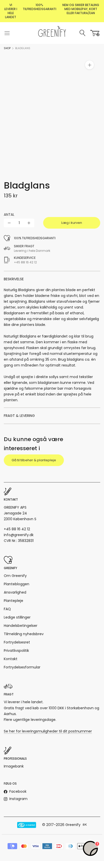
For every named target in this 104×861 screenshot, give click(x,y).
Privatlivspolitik (16, 650)
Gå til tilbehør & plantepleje (34, 460)
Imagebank (14, 766)
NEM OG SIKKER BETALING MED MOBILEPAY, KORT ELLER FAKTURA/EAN (80, 9)
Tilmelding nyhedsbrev (24, 633)
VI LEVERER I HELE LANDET (10, 11)
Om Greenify (15, 575)
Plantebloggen (16, 584)
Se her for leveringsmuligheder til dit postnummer (48, 731)
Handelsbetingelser (20, 625)
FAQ (7, 608)
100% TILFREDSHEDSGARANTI (39, 7)
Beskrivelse (14, 279)
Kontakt (10, 658)
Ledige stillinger (17, 617)
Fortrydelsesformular (22, 667)
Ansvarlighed (15, 592)
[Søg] (83, 33)
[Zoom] (89, 64)
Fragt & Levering (19, 415)
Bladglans (22, 48)
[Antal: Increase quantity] (28, 223)
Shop (7, 48)
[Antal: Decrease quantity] (9, 223)
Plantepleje (13, 600)
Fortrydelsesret (17, 642)
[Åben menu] (7, 33)
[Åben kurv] (94, 33)
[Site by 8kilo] (85, 825)
